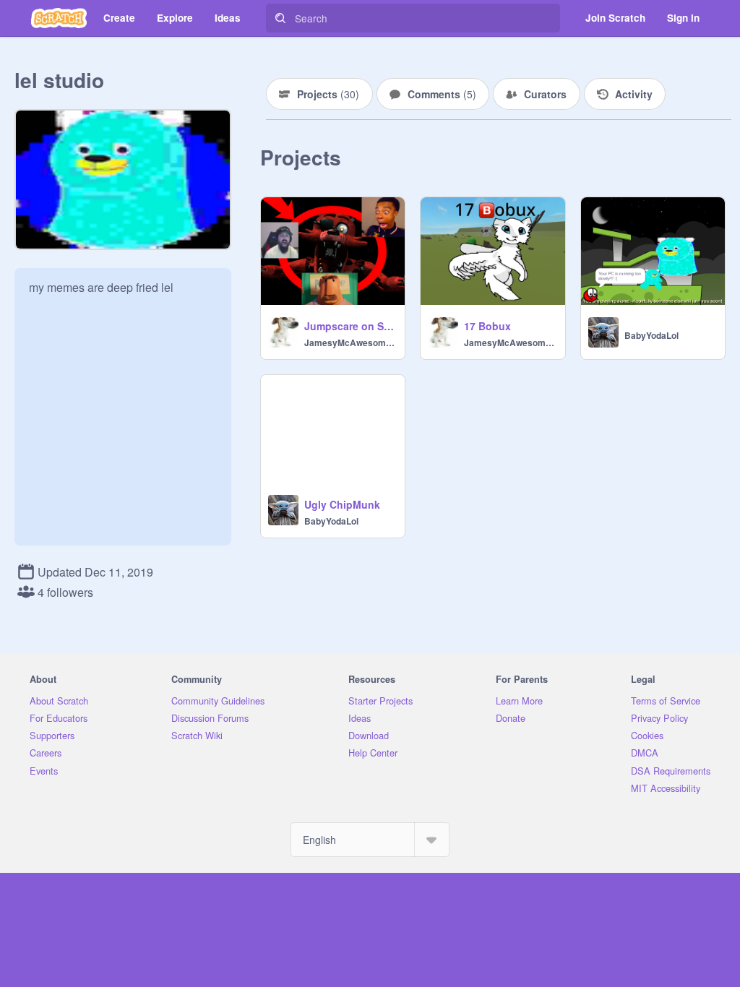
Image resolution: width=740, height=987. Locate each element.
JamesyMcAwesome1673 (350, 342)
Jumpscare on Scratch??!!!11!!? (350, 326)
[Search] (280, 18)
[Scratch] (59, 18)
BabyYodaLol (651, 335)
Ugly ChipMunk (342, 504)
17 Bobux (487, 326)
